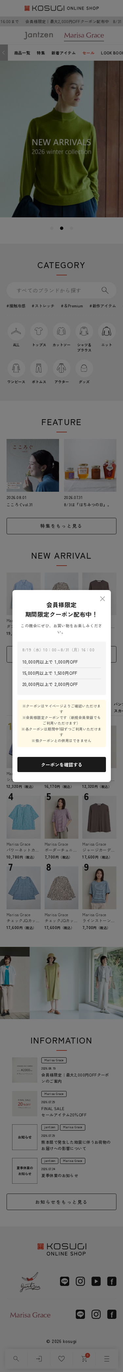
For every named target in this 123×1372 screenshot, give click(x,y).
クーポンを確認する (61, 764)
